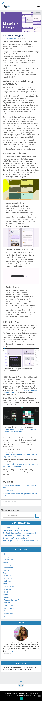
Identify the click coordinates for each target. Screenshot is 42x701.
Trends (5, 595)
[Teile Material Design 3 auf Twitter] (32, 503)
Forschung (7, 565)
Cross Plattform (10, 608)
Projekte (7, 570)
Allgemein (6, 502)
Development (8, 605)
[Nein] (39, 696)
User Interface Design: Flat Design (15, 530)
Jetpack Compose (30, 390)
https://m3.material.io (11, 490)
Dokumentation (9, 559)
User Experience (9, 586)
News (5, 584)
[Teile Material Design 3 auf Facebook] (28, 503)
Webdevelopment (10, 614)
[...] (12, 652)
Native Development (11, 611)
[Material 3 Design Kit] (21, 22)
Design (14, 502)
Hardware (8, 578)
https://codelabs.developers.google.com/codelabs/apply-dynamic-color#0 (21, 465)
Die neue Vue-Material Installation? (16, 538)
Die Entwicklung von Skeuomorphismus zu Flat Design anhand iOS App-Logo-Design (20, 534)
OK (21, 698)
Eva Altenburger (11, 39)
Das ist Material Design (11, 528)
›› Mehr (37, 657)
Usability (7, 589)
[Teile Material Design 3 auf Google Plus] (37, 503)
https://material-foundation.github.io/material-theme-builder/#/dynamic (20, 430)
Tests (5, 573)
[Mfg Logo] (6, 5)
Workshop (7, 562)
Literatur (7, 576)
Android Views (8, 392)
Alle (4, 554)
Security (6, 557)
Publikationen (9, 568)
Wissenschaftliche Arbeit (13, 600)
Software (7, 581)
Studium (6, 597)
